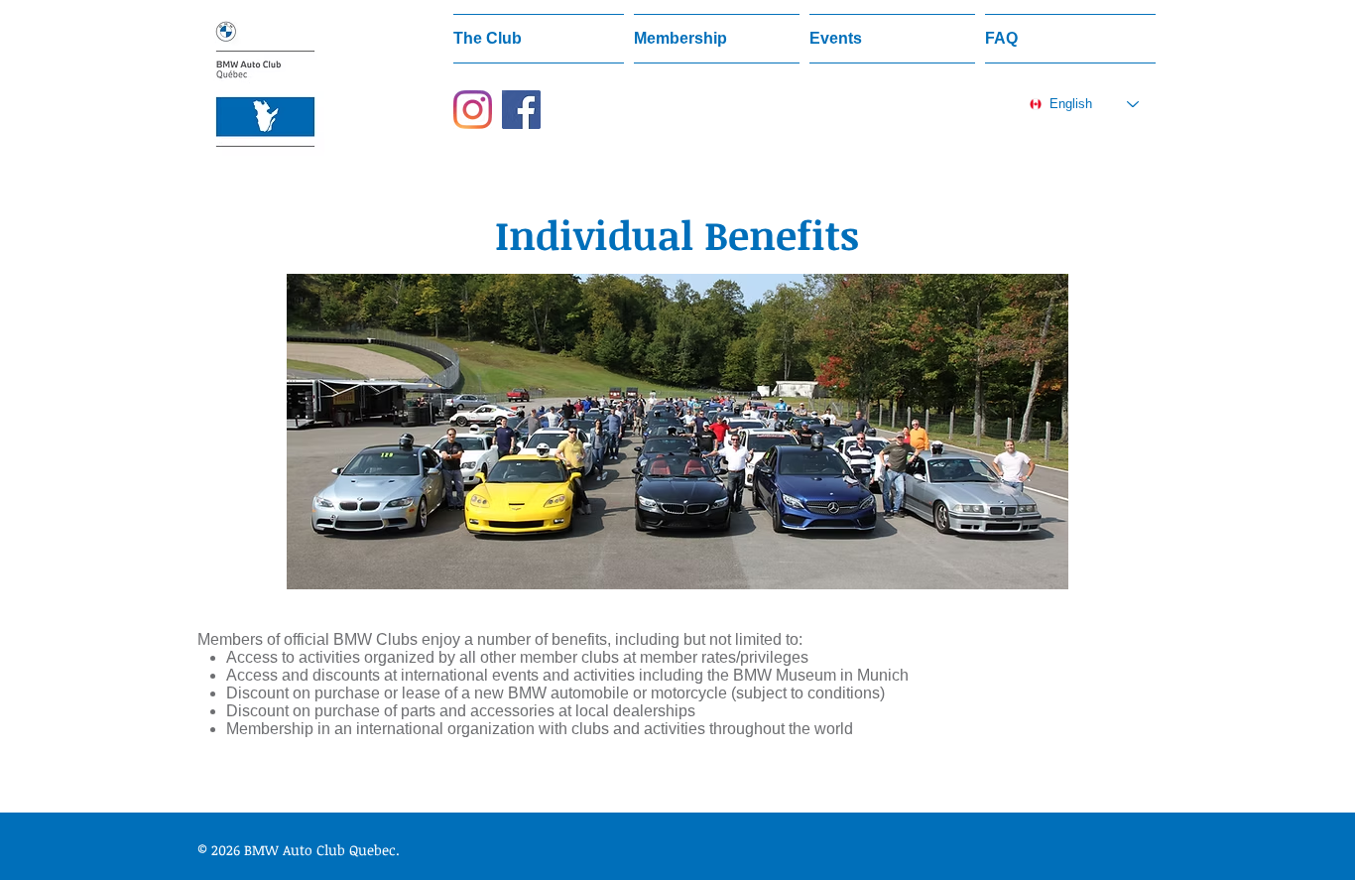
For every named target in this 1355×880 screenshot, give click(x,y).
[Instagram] (472, 109)
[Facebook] (521, 109)
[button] (541, 38)
